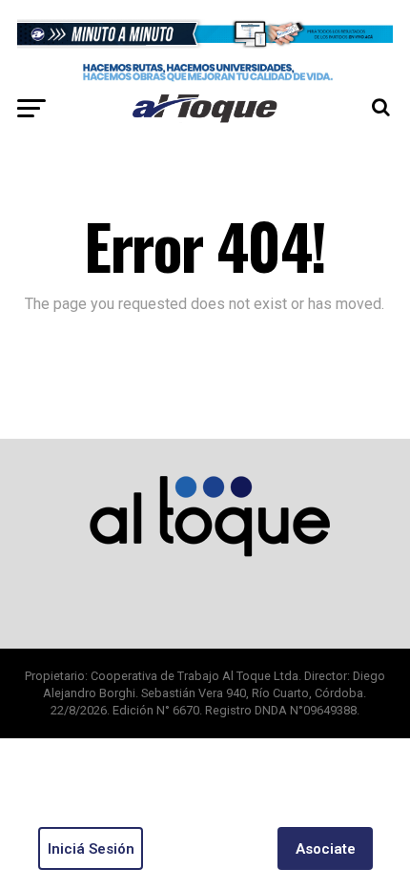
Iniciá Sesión (91, 849)
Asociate (326, 849)
